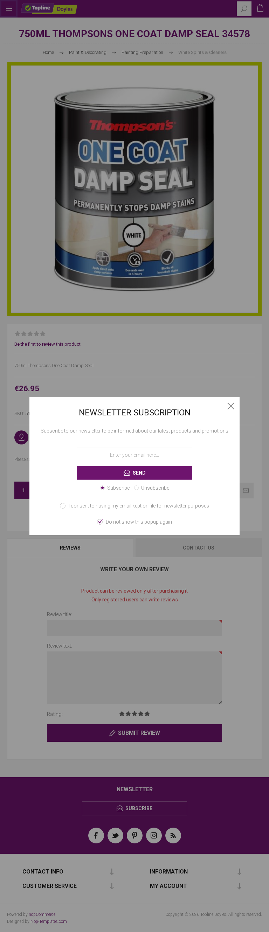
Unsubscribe (155, 488)
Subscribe (118, 488)
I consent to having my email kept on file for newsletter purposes (139, 506)
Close (231, 406)
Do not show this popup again (139, 522)
